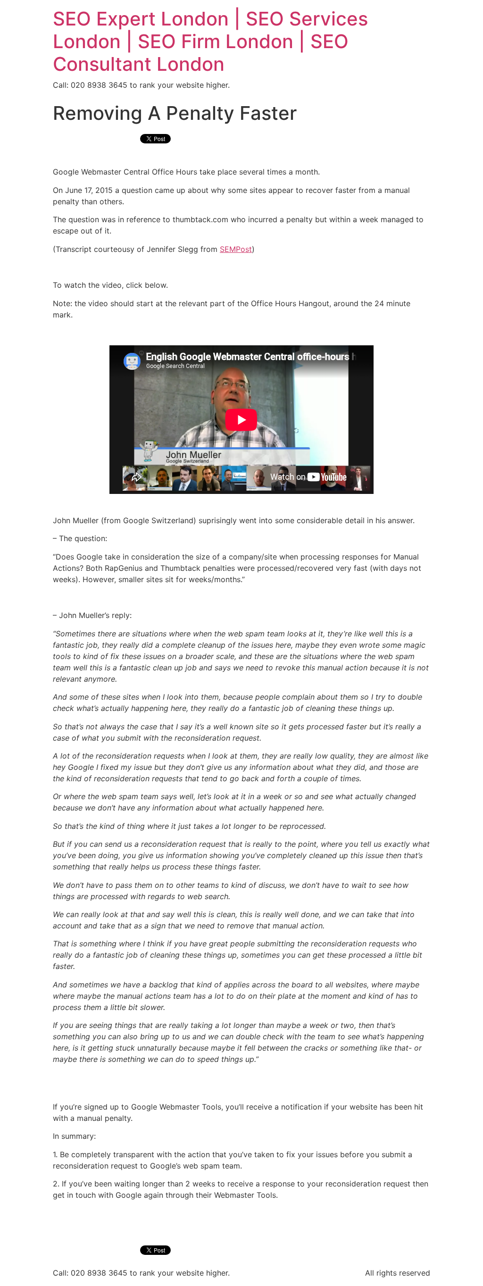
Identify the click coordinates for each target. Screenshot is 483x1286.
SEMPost (236, 249)
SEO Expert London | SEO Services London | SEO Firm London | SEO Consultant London (210, 41)
